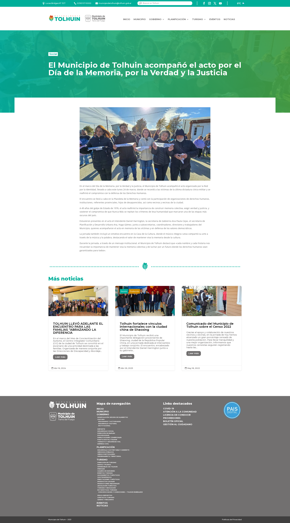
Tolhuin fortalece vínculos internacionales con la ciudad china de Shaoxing (145, 328)
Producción (134, 291)
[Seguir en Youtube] (220, 3)
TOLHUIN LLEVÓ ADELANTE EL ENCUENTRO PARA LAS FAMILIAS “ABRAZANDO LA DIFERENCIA (78, 328)
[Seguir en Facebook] (204, 3)
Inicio (126, 19)
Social (53, 53)
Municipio (140, 19)
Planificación (177, 19)
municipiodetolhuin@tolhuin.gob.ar (115, 3)
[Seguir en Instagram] (209, 3)
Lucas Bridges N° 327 (55, 3)
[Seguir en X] (215, 3)
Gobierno (155, 19)
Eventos (214, 19)
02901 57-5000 (84, 3)
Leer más (60, 357)
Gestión (124, 291)
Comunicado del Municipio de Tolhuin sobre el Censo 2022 (212, 328)
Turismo (197, 19)
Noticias (229, 19)
